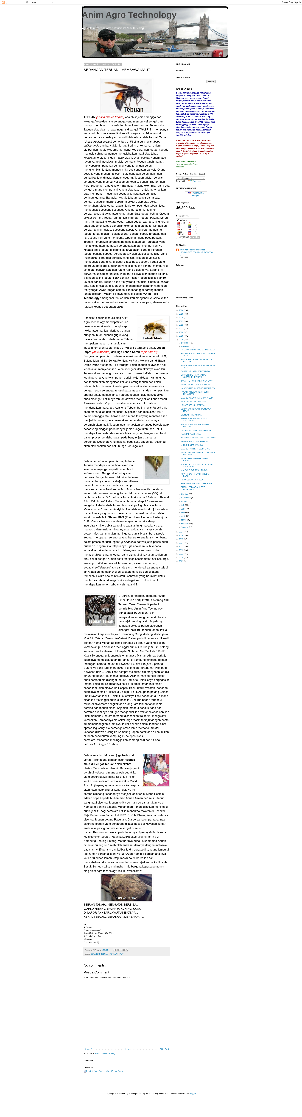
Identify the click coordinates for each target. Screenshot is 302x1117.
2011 (181, 554)
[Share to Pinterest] (126, 950)
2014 (181, 543)
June (183, 509)
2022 (181, 325)
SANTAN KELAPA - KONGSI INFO (195, 371)
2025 (181, 314)
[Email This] (114, 950)
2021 (181, 328)
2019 (181, 336)
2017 (181, 532)
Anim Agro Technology (129, 15)
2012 (181, 550)
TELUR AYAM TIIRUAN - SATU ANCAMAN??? (194, 419)
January (185, 527)
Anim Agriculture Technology (192, 250)
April (183, 516)
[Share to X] (120, 950)
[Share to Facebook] (123, 950)
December (186, 343)
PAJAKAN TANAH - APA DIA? (193, 401)
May (183, 512)
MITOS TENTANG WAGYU (192, 445)
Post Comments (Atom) (105, 1054)
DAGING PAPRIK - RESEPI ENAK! (195, 449)
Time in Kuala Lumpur (197, 194)
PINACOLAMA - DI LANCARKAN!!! (195, 384)
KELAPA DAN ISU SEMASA (192, 405)
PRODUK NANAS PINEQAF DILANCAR (198, 350)
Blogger (192, 1094)
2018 (181, 340)
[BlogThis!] (117, 950)
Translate (197, 181)
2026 (181, 310)
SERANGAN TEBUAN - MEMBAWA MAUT (107, 954)
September (186, 498)
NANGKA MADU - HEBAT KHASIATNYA (198, 388)
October (184, 494)
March (184, 520)
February (185, 523)
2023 (181, 321)
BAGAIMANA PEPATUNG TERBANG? (197, 483)
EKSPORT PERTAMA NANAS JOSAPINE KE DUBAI (193, 376)
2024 (181, 317)
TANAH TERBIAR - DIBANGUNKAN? (197, 381)
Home (127, 1049)
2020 (181, 332)
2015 (181, 539)
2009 (181, 561)
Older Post (164, 1049)
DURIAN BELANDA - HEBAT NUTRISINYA (193, 488)
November (186, 346)
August (184, 501)
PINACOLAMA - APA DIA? (192, 480)
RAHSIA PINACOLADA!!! (191, 434)
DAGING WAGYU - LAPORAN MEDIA (197, 398)
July (183, 505)
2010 (181, 558)
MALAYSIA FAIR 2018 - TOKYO (194, 470)
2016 (181, 535)
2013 (181, 546)
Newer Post (89, 1049)
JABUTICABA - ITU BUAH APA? (194, 441)
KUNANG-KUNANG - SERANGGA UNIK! (198, 438)
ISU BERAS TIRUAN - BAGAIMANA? (196, 430)
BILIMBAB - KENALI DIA (191, 415)
